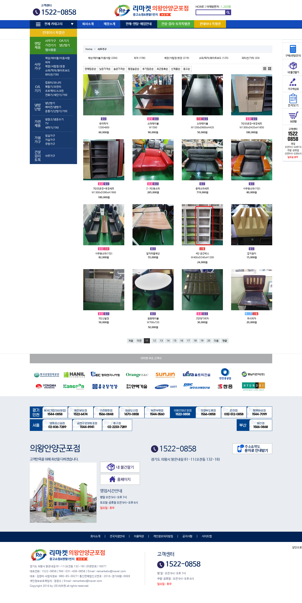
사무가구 (50, 41)
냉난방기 (64, 45)
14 (168, 340)
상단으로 (297, 547)
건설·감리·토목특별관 (175, 24)
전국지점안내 (117, 536)
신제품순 (175, 69)
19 (202, 340)
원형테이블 (153, 318)
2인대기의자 (202, 318)
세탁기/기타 (52, 127)
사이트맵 (207, 536)
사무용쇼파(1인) (251, 188)
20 (208, 340)
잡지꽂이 (251, 253)
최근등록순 (162, 69)
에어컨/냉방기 (53, 107)
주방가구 (50, 144)
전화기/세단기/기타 (56, 95)
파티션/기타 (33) (251, 58)
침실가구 (50, 135)
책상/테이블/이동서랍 (57, 58)
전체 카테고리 (53, 24)
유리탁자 (103, 123)
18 (195, 340)
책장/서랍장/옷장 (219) (176, 58)
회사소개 (88, 24)
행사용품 (50, 50)
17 (188, 340)
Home (88, 49)
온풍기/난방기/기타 (56, 111)
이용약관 (139, 536)
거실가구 (50, 139)
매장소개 (109, 24)
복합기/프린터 (53, 86)
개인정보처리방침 (163, 536)
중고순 (186, 69)
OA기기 (64, 41)
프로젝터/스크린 (54, 91)
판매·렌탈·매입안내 (139, 24)
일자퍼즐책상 (153, 253)
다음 (216, 340)
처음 (131, 340)
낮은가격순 (105, 69)
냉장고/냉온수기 (54, 119)
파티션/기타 (52, 74)
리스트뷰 (264, 68)
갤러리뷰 (269, 68)
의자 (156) (139, 58)
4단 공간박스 (202, 253)
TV (46, 123)
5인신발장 (104, 318)
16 (181, 340)
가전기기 (50, 45)
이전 (139, 340)
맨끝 (224, 340)
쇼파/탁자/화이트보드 (57, 70)
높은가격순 (119, 69)
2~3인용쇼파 (153, 188)
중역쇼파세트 (202, 188)
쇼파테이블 (153, 123)
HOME (200, 6)
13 (161, 340)
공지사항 (187, 536)
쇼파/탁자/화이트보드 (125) (213, 58)
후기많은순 (148, 69)
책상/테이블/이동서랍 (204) (103, 58)
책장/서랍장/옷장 (55, 66)
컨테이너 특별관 (53, 33)
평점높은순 (133, 69)
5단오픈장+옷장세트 (251, 123)
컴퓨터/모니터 (53, 82)
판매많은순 (90, 69)
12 (154, 340)
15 (174, 340)
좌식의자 (251, 318)
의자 (47, 62)
